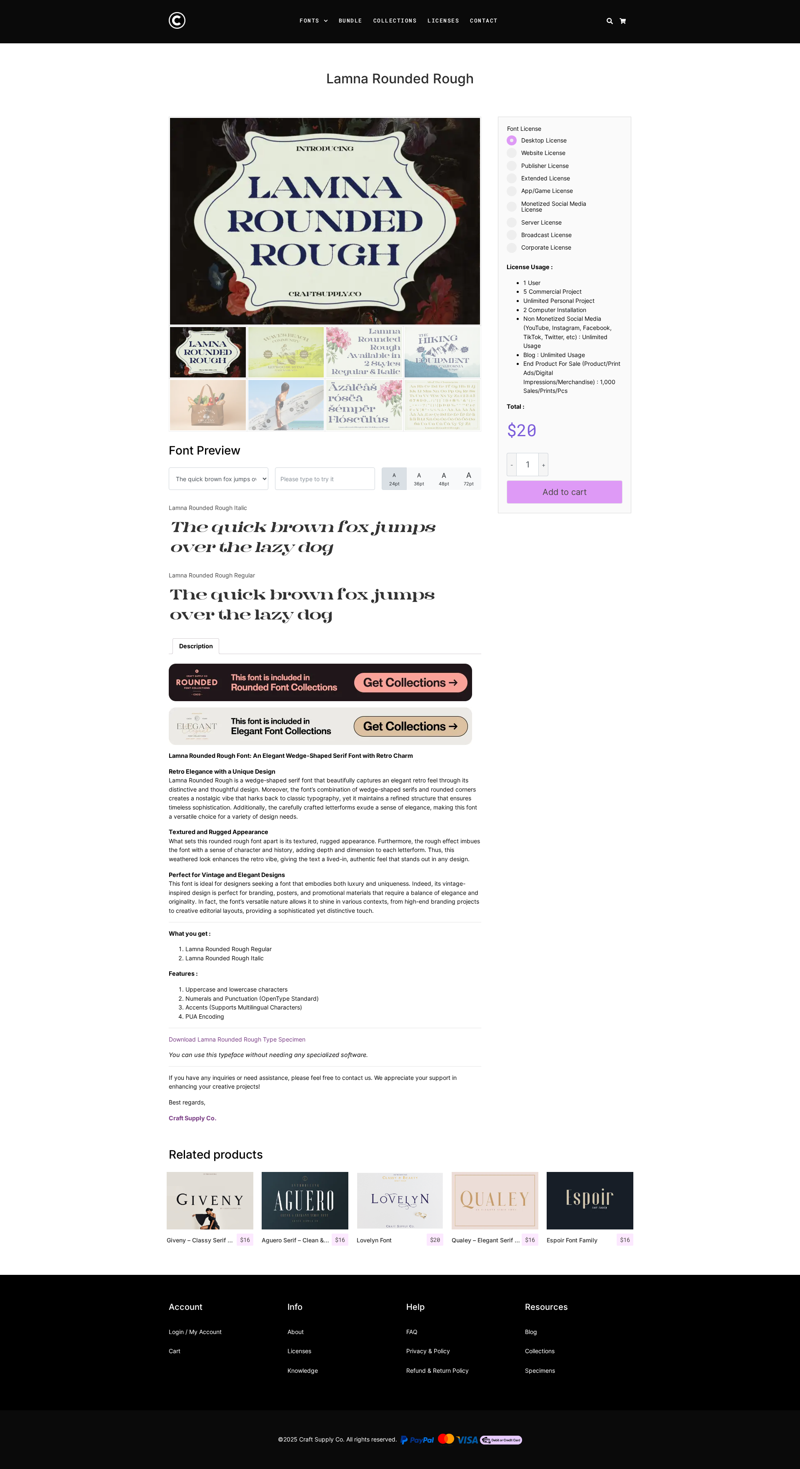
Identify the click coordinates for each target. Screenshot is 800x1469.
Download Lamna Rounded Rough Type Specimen (237, 1039)
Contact (484, 20)
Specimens (540, 1370)
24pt (394, 479)
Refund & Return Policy (437, 1370)
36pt (419, 479)
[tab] (195, 646)
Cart (174, 1350)
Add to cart (564, 492)
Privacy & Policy (428, 1350)
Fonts (310, 20)
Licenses (443, 20)
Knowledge (303, 1370)
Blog (531, 1331)
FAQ (412, 1331)
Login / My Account (195, 1331)
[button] (327, 21)
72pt (469, 479)
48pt (444, 479)
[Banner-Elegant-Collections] (320, 725)
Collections (395, 20)
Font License (524, 129)
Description (196, 646)
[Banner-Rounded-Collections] (320, 681)
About (296, 1331)
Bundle (350, 20)
